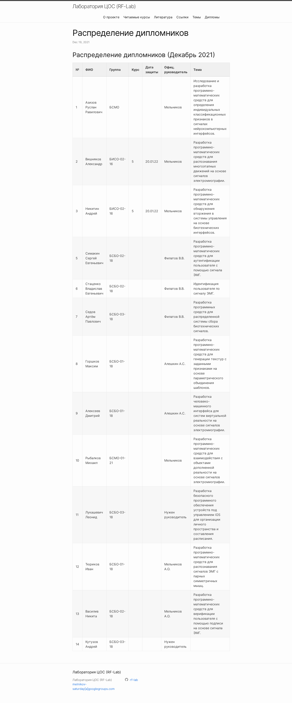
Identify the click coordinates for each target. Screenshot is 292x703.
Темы (196, 17)
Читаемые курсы (136, 17)
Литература (163, 17)
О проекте (111, 17)
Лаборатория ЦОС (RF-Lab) (104, 6)
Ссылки (182, 17)
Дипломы (212, 17)
